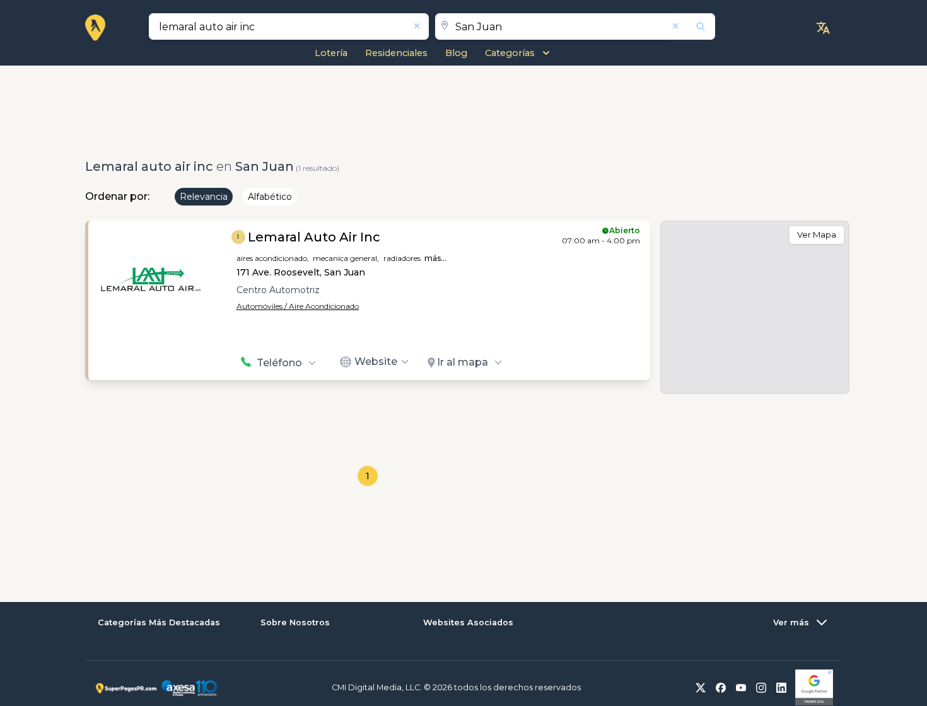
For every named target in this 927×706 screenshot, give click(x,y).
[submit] (692, 26)
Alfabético (270, 196)
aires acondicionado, (272, 258)
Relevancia (204, 196)
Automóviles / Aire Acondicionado (297, 306)
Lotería (331, 53)
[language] (823, 27)
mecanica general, (346, 258)
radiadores (402, 258)
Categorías (510, 53)
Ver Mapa (816, 234)
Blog (456, 53)
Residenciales (396, 53)
